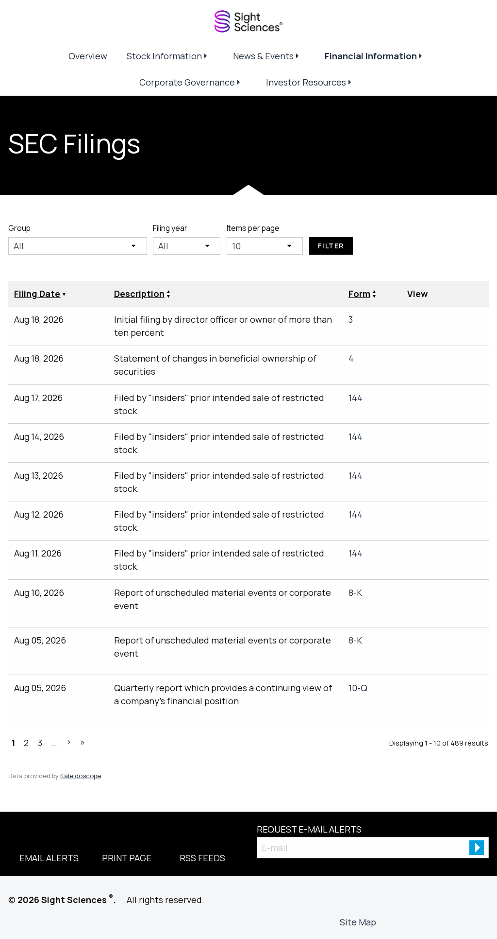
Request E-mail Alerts (309, 829)
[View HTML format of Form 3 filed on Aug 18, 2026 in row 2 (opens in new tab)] (468, 321)
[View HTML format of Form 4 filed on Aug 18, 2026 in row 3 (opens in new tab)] (468, 360)
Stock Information (164, 56)
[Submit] (476, 847)
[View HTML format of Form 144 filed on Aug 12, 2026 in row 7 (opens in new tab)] (468, 516)
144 (355, 397)
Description (139, 293)
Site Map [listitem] (358, 922)
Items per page (253, 228)
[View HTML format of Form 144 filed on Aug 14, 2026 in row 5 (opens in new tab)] (468, 439)
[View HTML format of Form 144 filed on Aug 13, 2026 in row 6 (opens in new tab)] (468, 478)
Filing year (170, 228)
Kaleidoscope (80, 775)
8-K (355, 592)
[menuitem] (88, 56)
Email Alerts (49, 857)
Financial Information (371, 56)
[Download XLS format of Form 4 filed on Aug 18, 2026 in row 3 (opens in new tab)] (451, 360)
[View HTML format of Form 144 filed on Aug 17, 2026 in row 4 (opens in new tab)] (468, 400)
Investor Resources (306, 82)
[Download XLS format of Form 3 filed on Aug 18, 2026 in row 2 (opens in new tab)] (451, 321)
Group (19, 228)
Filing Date (37, 293)
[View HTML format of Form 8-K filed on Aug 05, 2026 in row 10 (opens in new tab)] (416, 660)
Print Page (126, 857)
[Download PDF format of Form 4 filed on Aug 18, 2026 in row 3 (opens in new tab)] (416, 360)
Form (359, 293)
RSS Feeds (202, 857)
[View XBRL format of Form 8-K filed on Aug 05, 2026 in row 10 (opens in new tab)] (468, 642)
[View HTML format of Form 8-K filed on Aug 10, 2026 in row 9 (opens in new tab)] (416, 612)
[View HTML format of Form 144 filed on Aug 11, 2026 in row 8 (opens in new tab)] (468, 555)
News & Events (263, 56)
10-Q (357, 688)
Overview (87, 56)
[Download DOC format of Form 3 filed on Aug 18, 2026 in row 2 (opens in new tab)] (433, 321)
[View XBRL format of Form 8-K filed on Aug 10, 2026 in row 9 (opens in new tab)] (468, 595)
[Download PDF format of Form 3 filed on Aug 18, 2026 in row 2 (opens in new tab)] (416, 321)
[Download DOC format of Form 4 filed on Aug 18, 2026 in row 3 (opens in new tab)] (433, 360)
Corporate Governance (187, 82)
